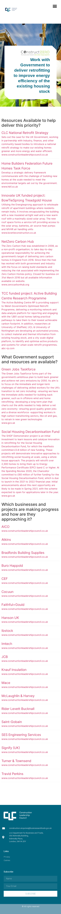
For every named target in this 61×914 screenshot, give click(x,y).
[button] (54, 6)
